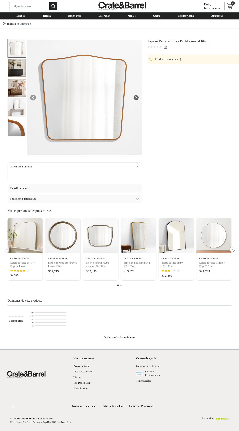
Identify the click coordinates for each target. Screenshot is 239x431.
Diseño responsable (82, 371)
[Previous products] (6, 249)
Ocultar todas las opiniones (119, 337)
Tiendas (77, 377)
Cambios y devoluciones (148, 366)
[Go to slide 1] (118, 285)
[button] (33, 6)
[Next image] (136, 97)
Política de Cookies (113, 406)
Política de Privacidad (141, 406)
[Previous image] (33, 97)
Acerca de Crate (81, 366)
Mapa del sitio (80, 388)
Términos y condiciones (84, 406)
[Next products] (232, 249)
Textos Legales (143, 380)
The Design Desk (81, 383)
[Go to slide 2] (121, 285)
